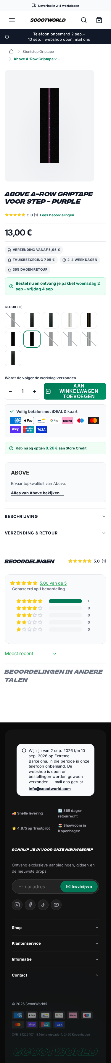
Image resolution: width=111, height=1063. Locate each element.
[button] (30, 601)
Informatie (22, 959)
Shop (17, 927)
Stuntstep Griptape (38, 51)
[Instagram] (17, 905)
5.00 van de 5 (53, 583)
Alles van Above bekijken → (37, 492)
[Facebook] (30, 905)
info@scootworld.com (50, 788)
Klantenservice (26, 943)
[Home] (11, 51)
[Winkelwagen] (99, 20)
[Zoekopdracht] (84, 20)
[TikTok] (43, 905)
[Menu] (12, 20)
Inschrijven (82, 886)
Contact (19, 975)
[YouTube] (56, 905)
